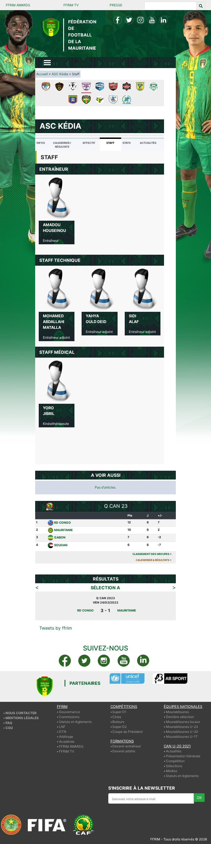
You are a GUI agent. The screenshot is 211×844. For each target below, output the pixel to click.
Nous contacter (21, 713)
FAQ (8, 723)
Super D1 (119, 712)
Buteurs (118, 722)
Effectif (89, 142)
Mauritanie (63, 530)
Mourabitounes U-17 (182, 736)
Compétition (175, 761)
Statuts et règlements (75, 722)
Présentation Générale (183, 756)
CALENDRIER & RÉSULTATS (154, 560)
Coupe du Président (127, 732)
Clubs (116, 717)
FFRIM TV (71, 5)
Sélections (174, 766)
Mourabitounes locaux (183, 722)
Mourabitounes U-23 (182, 727)
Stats (127, 142)
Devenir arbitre (123, 751)
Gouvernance (69, 712)
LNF (62, 727)
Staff (110, 142)
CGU (9, 728)
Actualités (148, 142)
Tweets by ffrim (55, 628)
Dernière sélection (180, 717)
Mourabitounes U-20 (182, 732)
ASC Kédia (60, 74)
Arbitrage (66, 736)
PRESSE (116, 5)
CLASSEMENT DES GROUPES (152, 554)
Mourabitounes (177, 712)
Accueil (42, 74)
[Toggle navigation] (47, 62)
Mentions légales (22, 718)
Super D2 (119, 727)
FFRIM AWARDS (18, 5)
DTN (62, 732)
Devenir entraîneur (126, 746)
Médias (171, 771)
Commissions (69, 717)
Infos (41, 142)
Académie (66, 741)
